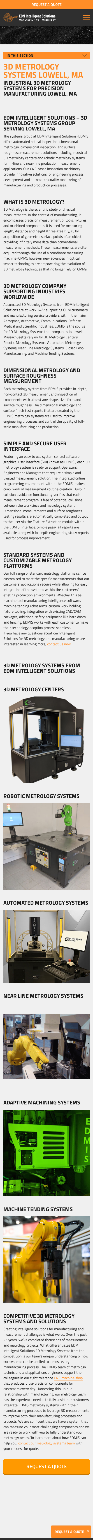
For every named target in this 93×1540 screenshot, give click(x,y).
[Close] (88, 1531)
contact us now (59, 644)
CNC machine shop (68, 1378)
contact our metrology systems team (46, 1443)
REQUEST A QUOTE (47, 4)
